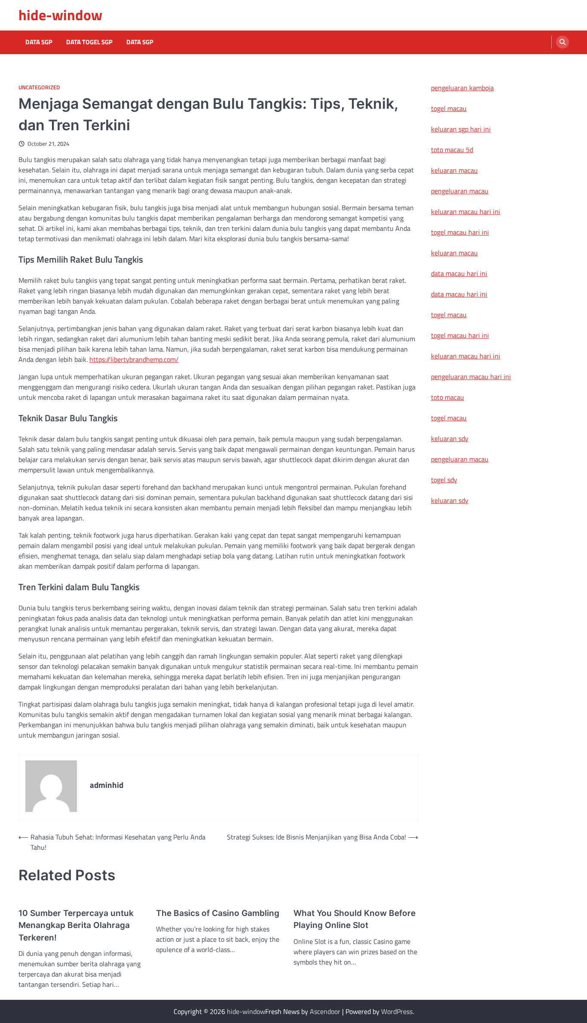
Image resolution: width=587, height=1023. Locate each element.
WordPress (397, 1011)
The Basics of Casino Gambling (217, 913)
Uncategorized (39, 87)
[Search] (562, 42)
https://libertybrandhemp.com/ (134, 359)
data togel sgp (89, 42)
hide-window (60, 15)
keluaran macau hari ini (465, 211)
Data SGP (38, 42)
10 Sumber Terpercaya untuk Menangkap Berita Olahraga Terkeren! (76, 925)
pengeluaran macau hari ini (471, 376)
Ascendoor (325, 1011)
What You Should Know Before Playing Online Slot (355, 919)
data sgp (139, 42)
